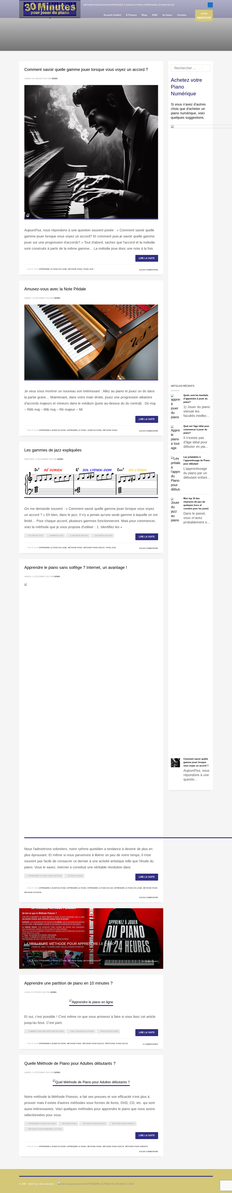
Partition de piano (109, 1031)
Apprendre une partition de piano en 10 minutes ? (68, 983)
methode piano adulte (94, 548)
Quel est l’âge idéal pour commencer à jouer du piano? (196, 429)
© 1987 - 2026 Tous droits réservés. (37, 1184)
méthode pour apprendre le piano (45, 1129)
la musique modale (79, 535)
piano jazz (88, 269)
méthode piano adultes (94, 1123)
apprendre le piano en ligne (53, 269)
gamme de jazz (56, 535)
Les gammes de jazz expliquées (53, 450)
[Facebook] (210, 4)
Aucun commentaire (148, 270)
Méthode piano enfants (136, 1146)
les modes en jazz (103, 535)
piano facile (122, 1043)
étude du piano (75, 876)
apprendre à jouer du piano (42, 1123)
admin (55, 79)
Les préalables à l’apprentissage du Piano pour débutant (196, 460)
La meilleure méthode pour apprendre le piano (69, 944)
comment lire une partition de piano (46, 1031)
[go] (206, 68)
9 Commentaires (150, 1044)
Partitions (110, 1043)
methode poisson (32, 892)
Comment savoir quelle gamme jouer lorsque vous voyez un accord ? (86, 69)
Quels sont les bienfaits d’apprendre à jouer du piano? (195, 398)
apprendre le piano (76, 430)
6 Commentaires (150, 961)
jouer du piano (94, 430)
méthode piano (69, 1123)
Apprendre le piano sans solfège (45, 876)
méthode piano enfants (123, 1123)
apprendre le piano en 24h (100, 888)
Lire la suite (147, 258)
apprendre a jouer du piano (52, 430)
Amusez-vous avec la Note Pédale (55, 289)
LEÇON (204, 16)
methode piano (75, 269)
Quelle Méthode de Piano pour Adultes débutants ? (69, 1063)
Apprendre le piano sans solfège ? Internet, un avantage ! (75, 567)
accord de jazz (35, 535)
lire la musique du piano (82, 1031)
